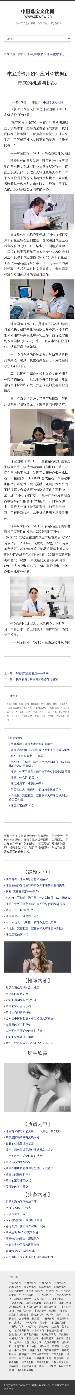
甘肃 (43, 715)
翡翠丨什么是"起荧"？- (25, 777)
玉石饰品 (28, 707)
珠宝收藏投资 (35, 54)
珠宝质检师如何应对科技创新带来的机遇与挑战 (35, 885)
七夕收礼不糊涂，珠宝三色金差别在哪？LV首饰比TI (38, 897)
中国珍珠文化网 (53, 102)
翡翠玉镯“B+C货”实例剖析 (22, 1232)
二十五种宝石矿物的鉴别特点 (24, 1030)
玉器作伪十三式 (15, 1214)
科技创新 (35, 703)
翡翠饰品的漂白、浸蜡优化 (22, 1238)
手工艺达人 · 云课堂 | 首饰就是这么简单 (36, 789)
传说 (35, 711)
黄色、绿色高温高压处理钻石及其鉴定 (29, 1043)
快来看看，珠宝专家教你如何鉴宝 (37, 679)
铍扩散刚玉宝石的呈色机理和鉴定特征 (29, 1257)
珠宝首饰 (64, 703)
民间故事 (20, 711)
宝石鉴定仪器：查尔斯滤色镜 (24, 1220)
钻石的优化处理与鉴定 (20, 1037)
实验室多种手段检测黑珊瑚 (22, 1244)
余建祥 (51, 715)
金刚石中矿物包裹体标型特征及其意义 (29, 1018)
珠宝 (9, 703)
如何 (21, 703)
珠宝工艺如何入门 (22, 805)
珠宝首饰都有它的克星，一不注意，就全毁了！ (35, 1131)
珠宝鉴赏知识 (55, 54)
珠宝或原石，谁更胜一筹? (27, 783)
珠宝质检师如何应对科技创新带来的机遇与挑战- (41, 750)
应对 (27, 703)
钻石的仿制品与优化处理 (21, 1000)
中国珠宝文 (54, 707)
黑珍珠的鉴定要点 (17, 994)
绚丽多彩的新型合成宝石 (21, 1201)
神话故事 (61, 715)
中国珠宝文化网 (14, 707)
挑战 (55, 703)
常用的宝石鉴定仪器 (18, 1006)
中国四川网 (27, 715)
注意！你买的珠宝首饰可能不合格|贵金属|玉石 (40, 771)
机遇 (49, 703)
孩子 (41, 711)
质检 (15, 703)
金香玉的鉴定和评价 (18, 1024)
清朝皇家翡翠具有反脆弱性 (22, 1137)
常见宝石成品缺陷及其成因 (22, 987)
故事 (28, 711)
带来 (43, 703)
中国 (48, 711)
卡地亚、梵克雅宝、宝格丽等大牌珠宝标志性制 (35, 928)
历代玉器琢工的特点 (18, 1208)
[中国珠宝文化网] (37, 13)
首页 (21, 54)
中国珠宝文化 (40, 707)
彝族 (37, 715)
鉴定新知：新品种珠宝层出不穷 (25, 1226)
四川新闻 (16, 715)
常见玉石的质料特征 (18, 1012)
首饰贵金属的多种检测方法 (22, 1251)
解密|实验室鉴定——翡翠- (32, 673)
